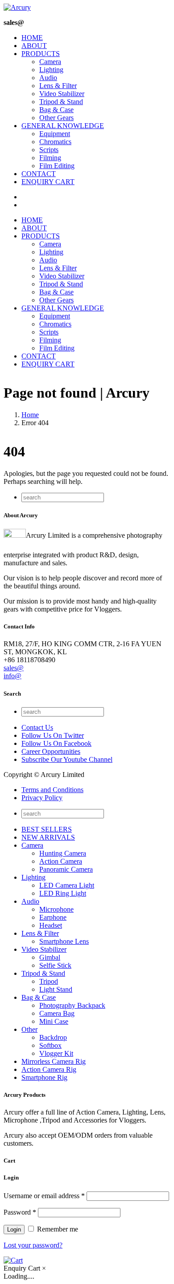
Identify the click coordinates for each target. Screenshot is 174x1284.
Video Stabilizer (61, 93)
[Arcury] (17, 7)
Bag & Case (56, 109)
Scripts (48, 149)
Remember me (56, 1229)
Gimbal (49, 957)
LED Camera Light (66, 885)
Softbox (50, 1045)
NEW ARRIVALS (48, 837)
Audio (48, 77)
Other (29, 1029)
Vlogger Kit (56, 1053)
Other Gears (56, 117)
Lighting (51, 69)
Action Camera (60, 861)
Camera (50, 61)
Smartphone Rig (44, 1077)
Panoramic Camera (66, 869)
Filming (50, 157)
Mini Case (53, 1021)
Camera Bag (57, 1013)
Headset (50, 925)
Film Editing (57, 165)
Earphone (52, 917)
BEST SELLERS (46, 829)
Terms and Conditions (52, 789)
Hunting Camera (62, 853)
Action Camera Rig (48, 1069)
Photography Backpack (72, 1005)
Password (20, 1212)
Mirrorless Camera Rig (53, 1061)
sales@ (14, 668)
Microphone (56, 909)
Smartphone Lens (64, 941)
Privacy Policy (41, 797)
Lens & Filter (58, 85)
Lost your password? (33, 1245)
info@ (12, 676)
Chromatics (55, 141)
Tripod (48, 981)
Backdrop (53, 1037)
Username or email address (44, 1195)
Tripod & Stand (61, 101)
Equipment (54, 133)
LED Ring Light (62, 893)
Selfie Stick (55, 965)
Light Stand (55, 989)
